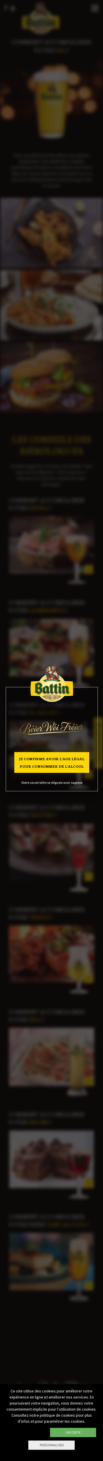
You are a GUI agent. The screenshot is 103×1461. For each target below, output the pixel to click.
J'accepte (73, 1432)
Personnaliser (52, 1445)
